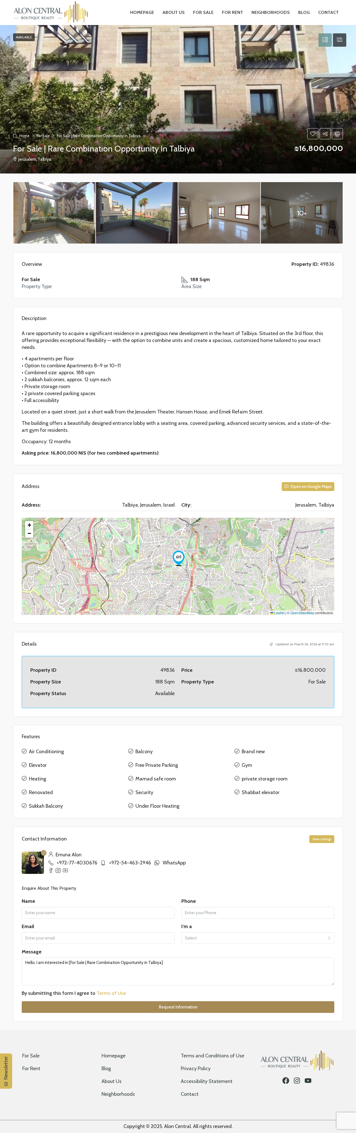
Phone (188, 901)
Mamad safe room (155, 779)
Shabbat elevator (261, 792)
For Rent (232, 12)
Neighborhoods (270, 12)
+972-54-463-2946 (130, 863)
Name (28, 901)
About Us (173, 12)
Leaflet (279, 612)
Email (28, 926)
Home (24, 135)
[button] (312, 133)
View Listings (321, 839)
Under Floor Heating (157, 806)
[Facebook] (285, 1080)
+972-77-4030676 (77, 863)
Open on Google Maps (311, 486)
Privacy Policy (196, 1068)
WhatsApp (174, 863)
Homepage (142, 12)
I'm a (186, 926)
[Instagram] (296, 1080)
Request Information (178, 1007)
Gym (247, 765)
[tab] (325, 40)
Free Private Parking (156, 765)
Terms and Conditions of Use (212, 1056)
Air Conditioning (46, 751)
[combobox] (257, 938)
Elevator (38, 765)
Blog (304, 12)
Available (24, 37)
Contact (328, 12)
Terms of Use (111, 993)
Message (31, 952)
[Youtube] (308, 1080)
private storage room (265, 779)
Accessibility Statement (207, 1081)
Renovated (41, 792)
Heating (37, 779)
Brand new (253, 751)
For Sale (203, 12)
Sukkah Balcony (46, 806)
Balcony (144, 751)
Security (144, 792)
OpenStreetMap (302, 612)
